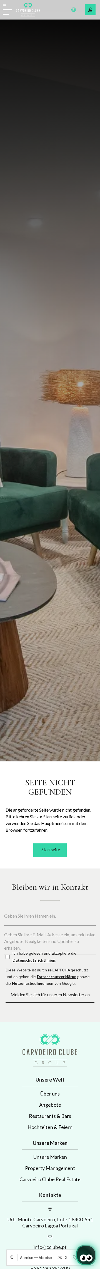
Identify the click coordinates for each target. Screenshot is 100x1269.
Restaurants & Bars (50, 1116)
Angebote (50, 1105)
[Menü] (7, 9)
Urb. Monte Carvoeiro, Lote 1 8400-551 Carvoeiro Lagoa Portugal (50, 1222)
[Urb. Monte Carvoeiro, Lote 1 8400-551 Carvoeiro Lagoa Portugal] (50, 1209)
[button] (73, 9)
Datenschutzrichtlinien (33, 960)
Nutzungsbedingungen (32, 983)
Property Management (50, 1168)
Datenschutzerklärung (58, 976)
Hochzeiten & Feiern (50, 1127)
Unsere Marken (50, 1157)
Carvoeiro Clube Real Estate (50, 1179)
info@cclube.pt (50, 1247)
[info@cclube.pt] (50, 1236)
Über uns (50, 1094)
